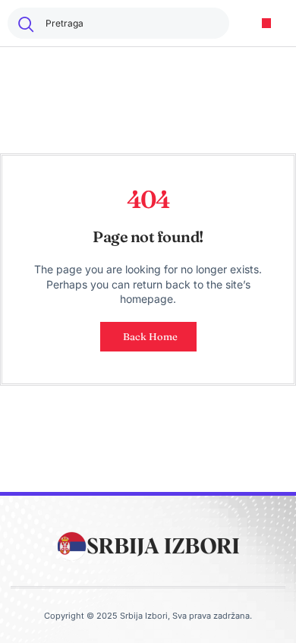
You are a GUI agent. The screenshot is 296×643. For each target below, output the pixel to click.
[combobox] (118, 23)
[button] (267, 23)
